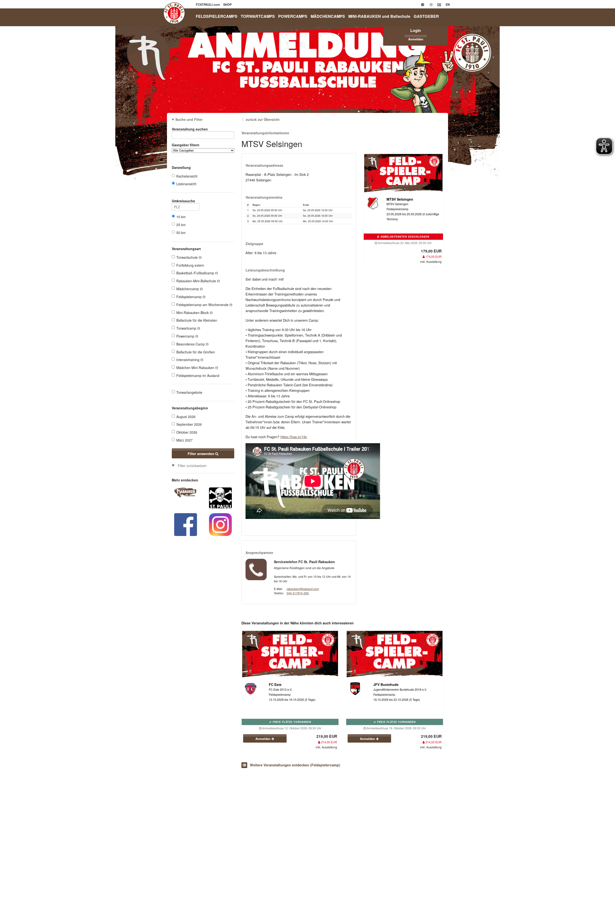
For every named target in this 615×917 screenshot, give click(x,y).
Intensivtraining (188, 359)
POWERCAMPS (292, 16)
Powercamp (185, 336)
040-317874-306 (298, 593)
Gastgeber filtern (185, 144)
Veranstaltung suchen (190, 129)
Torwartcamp (186, 328)
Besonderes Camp (191, 344)
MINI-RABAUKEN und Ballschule (379, 16)
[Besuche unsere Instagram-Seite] (431, 4)
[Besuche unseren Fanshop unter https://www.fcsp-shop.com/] (220, 497)
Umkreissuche (183, 200)
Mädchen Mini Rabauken (195, 367)
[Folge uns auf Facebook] (185, 524)
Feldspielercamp (189, 296)
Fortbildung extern (190, 265)
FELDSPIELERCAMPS (216, 16)
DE (439, 4)
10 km (181, 216)
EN (448, 4)
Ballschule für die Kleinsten (196, 320)
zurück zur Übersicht (263, 119)
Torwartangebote (189, 392)
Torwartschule (187, 257)
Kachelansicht (186, 176)
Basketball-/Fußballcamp (195, 273)
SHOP (227, 4)
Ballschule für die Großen (195, 352)
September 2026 (189, 424)
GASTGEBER (426, 16)
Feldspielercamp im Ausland (197, 375)
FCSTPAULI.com (208, 4)
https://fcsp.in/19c (293, 436)
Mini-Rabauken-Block (193, 312)
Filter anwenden (201, 453)
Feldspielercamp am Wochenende (202, 304)
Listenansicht (186, 183)
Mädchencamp (188, 288)
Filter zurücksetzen (192, 465)
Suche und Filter (189, 119)
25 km (181, 224)
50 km (181, 232)
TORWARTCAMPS (258, 16)
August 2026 (186, 416)
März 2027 (184, 440)
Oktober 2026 (186, 432)
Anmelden (415, 39)
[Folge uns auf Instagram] (220, 524)
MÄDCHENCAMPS (328, 16)
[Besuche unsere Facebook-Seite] (422, 4)
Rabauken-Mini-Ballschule (196, 280)
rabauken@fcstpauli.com (303, 589)
